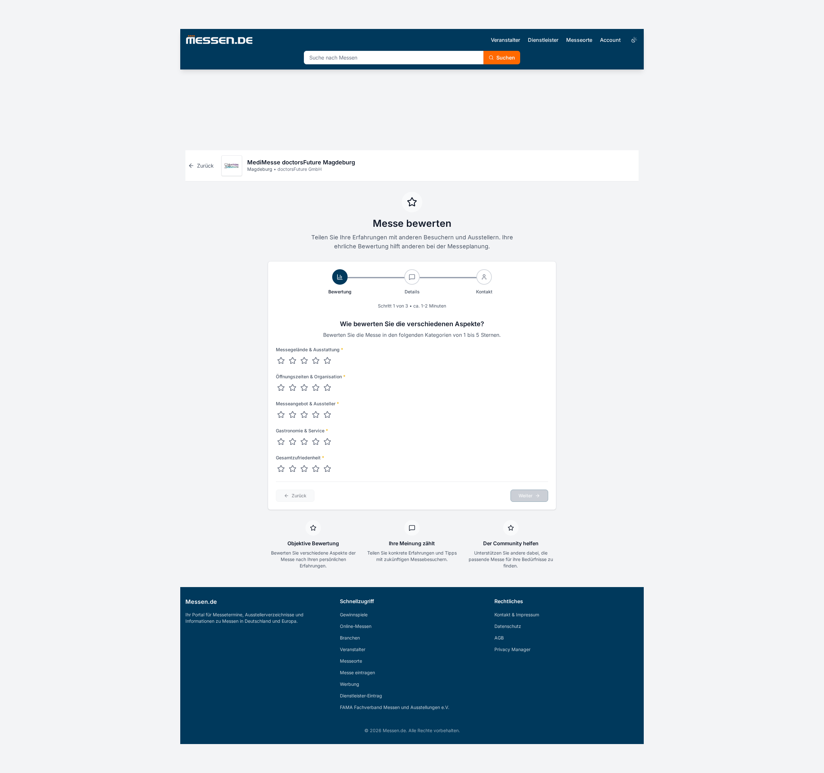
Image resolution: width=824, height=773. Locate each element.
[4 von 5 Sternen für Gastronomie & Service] (316, 442)
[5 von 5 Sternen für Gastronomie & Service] (327, 442)
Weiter (525, 495)
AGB (499, 637)
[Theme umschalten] (633, 40)
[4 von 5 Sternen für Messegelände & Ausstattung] (316, 360)
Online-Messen (355, 626)
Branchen (350, 637)
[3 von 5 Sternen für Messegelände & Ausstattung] (304, 360)
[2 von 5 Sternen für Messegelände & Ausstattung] (292, 360)
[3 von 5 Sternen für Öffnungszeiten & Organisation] (304, 387)
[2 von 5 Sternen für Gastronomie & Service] (292, 442)
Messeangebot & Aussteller (307, 403)
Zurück (299, 495)
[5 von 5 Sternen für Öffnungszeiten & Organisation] (327, 387)
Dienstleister (543, 40)
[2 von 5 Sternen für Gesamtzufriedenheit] (292, 469)
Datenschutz (507, 626)
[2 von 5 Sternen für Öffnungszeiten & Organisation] (292, 387)
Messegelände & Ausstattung (309, 349)
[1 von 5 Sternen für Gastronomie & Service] (281, 442)
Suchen (505, 57)
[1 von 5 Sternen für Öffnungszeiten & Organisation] (281, 387)
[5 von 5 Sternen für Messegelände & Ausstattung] (327, 360)
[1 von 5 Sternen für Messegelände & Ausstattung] (281, 360)
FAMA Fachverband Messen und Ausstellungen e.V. (394, 707)
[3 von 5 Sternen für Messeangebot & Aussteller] (304, 415)
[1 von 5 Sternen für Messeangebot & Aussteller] (281, 415)
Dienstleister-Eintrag (361, 695)
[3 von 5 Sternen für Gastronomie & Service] (304, 442)
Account (610, 40)
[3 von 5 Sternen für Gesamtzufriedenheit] (304, 469)
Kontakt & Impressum (516, 614)
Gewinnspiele (354, 614)
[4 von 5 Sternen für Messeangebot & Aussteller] (316, 415)
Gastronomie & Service (302, 430)
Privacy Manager (512, 649)
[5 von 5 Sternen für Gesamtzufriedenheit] (327, 469)
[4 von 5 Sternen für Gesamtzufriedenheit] (316, 469)
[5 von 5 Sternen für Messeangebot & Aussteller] (327, 415)
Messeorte (579, 40)
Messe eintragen (357, 672)
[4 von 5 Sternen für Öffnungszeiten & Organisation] (316, 387)
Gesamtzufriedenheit (300, 457)
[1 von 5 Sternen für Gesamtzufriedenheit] (281, 469)
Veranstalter (505, 40)
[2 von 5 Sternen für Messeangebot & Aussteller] (292, 415)
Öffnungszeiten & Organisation (310, 376)
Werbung (349, 684)
